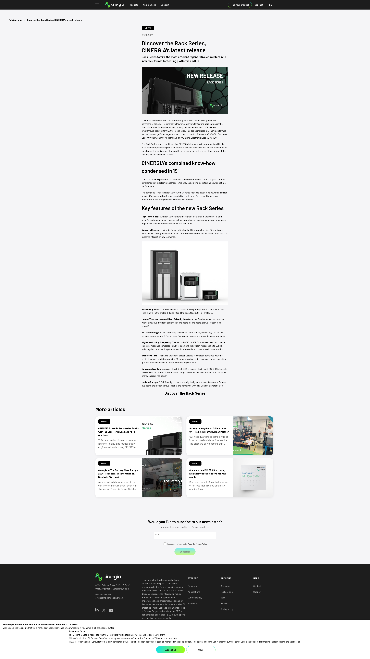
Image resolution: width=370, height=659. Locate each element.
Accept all (170, 649)
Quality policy (227, 609)
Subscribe (185, 551)
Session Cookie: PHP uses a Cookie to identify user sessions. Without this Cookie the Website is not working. (124, 638)
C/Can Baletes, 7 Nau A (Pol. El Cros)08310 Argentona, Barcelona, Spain (112, 587)
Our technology (195, 597)
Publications (15, 19)
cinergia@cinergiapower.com (109, 597)
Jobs (223, 597)
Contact (259, 4)
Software (192, 603)
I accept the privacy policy (187, 544)
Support (165, 4)
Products (133, 4)
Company (225, 586)
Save (201, 649)
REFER (224, 603)
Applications (149, 4)
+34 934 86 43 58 (103, 594)
